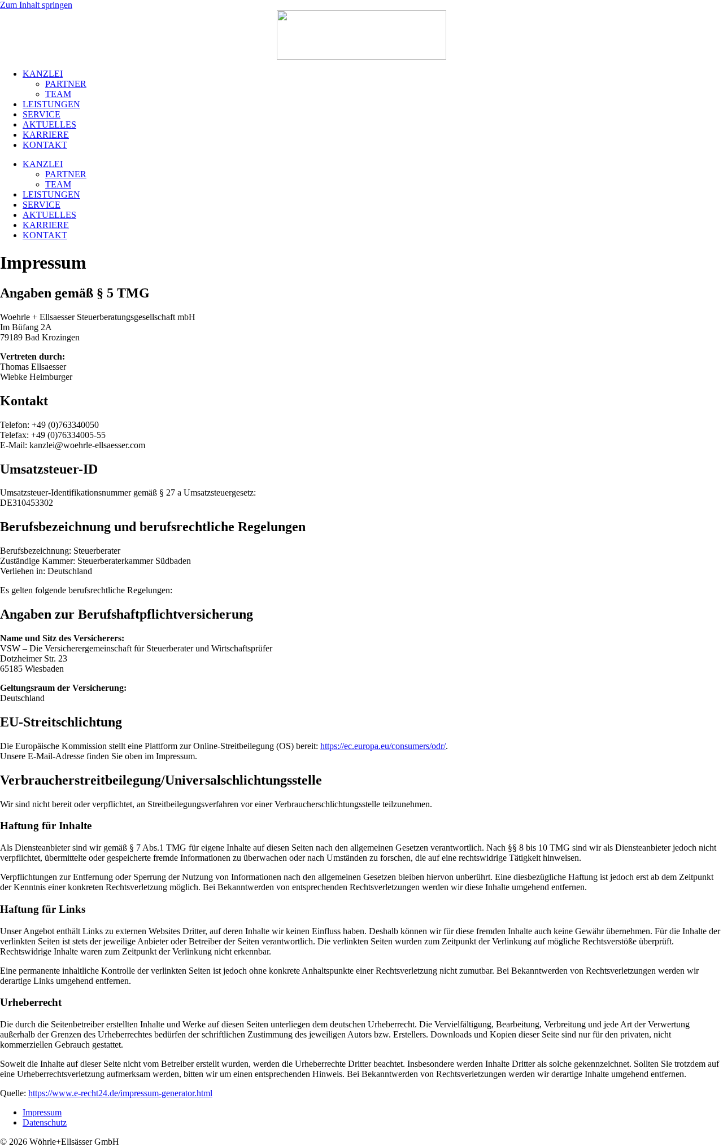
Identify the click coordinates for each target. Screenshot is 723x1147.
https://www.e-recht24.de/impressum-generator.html (120, 1093)
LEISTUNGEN (51, 104)
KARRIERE (46, 134)
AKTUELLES (49, 124)
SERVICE (41, 114)
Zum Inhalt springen (36, 5)
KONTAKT (45, 145)
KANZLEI (43, 73)
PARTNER (65, 84)
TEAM (58, 94)
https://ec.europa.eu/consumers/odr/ (383, 746)
